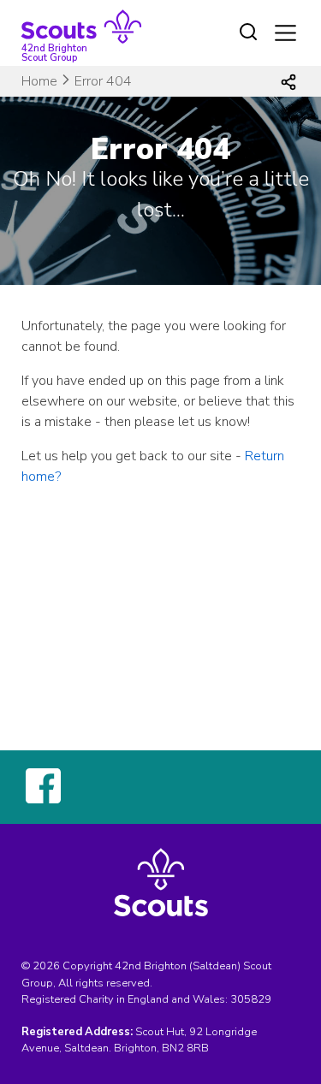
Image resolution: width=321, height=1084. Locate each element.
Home (39, 81)
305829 (250, 999)
